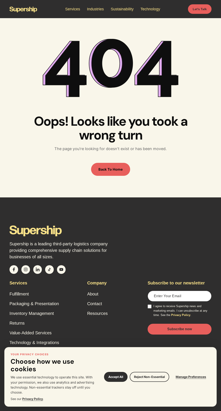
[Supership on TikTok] (49, 269)
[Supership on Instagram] (25, 269)
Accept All (115, 377)
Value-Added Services (30, 332)
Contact (94, 303)
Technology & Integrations (34, 342)
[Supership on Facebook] (13, 269)
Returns (17, 323)
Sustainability (122, 9)
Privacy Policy (180, 315)
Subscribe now (179, 329)
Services (72, 9)
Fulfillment (19, 294)
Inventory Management (31, 313)
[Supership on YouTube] (61, 269)
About (92, 294)
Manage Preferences (191, 377)
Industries (95, 9)
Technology (150, 9)
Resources (97, 313)
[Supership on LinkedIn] (37, 269)
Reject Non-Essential (149, 377)
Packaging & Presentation (34, 303)
